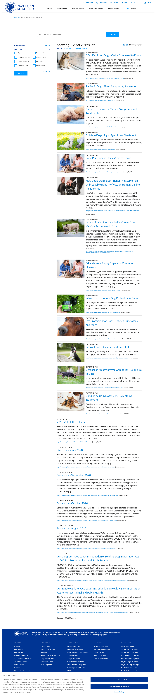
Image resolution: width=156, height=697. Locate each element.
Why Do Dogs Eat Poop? (129, 662)
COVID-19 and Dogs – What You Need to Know (113, 55)
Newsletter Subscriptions (23, 671)
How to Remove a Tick (128, 668)
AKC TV (135, 2)
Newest (77, 48)
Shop (125, 2)
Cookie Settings (119, 692)
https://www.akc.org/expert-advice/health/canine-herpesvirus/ (102, 127)
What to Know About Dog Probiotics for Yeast (112, 298)
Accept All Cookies (119, 679)
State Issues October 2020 (72, 503)
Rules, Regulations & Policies (77, 652)
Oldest (85, 48)
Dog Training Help (47, 658)
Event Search (89, 2)
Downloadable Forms (75, 649)
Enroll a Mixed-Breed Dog (50, 655)
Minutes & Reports (21, 655)
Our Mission (18, 649)
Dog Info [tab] (49, 8)
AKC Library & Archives (23, 658)
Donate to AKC (99, 652)
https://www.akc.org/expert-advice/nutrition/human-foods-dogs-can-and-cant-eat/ (107, 358)
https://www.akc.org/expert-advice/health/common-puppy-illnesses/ (103, 290)
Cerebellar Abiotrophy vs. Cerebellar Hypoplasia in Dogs (114, 371)
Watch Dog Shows (127, 646)
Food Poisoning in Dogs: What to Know (108, 157)
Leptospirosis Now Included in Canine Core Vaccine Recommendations (111, 224)
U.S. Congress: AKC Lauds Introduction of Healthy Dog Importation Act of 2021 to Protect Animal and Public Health (98, 558)
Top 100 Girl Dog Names (129, 649)
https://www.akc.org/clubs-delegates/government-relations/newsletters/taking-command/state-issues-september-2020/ (88, 495)
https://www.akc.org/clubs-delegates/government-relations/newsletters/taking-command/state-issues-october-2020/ (87, 520)
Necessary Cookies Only (119, 686)
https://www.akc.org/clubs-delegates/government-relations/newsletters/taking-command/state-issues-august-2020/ (87, 548)
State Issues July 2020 (70, 450)
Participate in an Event (102, 649)
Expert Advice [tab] (113, 8)
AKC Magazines (47, 665)
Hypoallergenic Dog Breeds (130, 658)
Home (16, 17)
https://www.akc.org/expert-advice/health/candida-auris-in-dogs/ (102, 413)
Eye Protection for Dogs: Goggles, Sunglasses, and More (112, 322)
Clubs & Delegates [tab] (96, 8)
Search (112, 34)
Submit (21, 73)
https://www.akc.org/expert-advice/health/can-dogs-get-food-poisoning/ (104, 171)
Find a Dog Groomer (48, 649)
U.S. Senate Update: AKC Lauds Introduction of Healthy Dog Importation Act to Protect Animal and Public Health (99, 590)
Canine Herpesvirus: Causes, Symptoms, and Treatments (111, 111)
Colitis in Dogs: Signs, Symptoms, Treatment (111, 135)
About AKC (18, 646)
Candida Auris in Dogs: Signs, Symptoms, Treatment (109, 397)
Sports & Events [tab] (78, 8)
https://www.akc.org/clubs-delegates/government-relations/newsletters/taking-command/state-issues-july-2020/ (86, 467)
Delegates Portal (73, 646)
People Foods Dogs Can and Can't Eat (107, 346)
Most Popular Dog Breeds (129, 655)
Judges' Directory (73, 658)
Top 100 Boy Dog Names (129, 652)
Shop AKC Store (47, 662)
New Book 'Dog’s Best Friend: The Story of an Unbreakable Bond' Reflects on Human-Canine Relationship (113, 184)
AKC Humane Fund (101, 658)
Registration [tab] (62, 8)
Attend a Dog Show (101, 646)
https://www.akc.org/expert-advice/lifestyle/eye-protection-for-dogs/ (103, 338)
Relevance (68, 48)
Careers (17, 668)
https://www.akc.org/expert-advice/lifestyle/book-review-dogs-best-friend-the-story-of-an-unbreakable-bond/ (113, 211)
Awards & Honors (20, 662)
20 (127, 45)
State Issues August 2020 (71, 528)
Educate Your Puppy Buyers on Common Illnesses (109, 265)
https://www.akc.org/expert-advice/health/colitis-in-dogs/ (100, 149)
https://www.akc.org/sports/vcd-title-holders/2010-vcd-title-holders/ (74, 441)
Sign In (149, 2)
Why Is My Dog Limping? (129, 665)
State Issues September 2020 (74, 475)
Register (115, 2)
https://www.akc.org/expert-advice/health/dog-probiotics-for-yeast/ (103, 312)
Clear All (46, 45)
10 (124, 45)
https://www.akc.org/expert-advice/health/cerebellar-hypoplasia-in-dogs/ (104, 387)
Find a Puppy (103, 2)
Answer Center (72, 655)
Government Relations (75, 662)
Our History (18, 652)
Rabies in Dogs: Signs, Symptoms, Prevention (111, 86)
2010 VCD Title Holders (71, 422)
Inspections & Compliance (76, 665)
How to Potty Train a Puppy (130, 671)
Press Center (19, 665)
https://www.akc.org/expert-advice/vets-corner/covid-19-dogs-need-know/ (105, 78)
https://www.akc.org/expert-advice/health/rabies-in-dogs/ (100, 100)
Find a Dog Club (100, 655)
